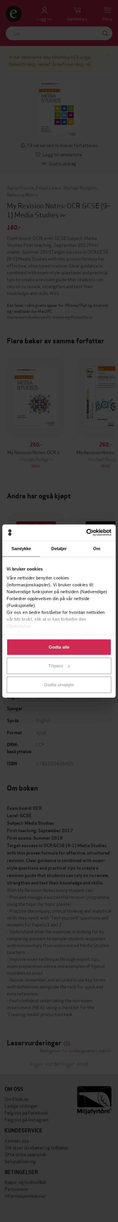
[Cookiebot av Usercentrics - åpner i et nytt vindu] (86, 532)
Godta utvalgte (59, 684)
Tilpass (55, 665)
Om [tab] (96, 548)
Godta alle (59, 646)
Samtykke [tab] (21, 548)
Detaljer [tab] (59, 548)
